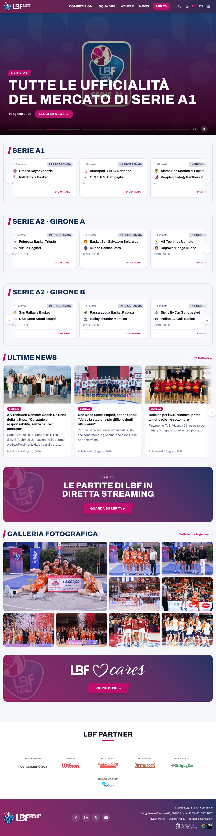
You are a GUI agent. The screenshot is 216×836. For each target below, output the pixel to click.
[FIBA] (207, 826)
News (144, 6)
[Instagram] (86, 817)
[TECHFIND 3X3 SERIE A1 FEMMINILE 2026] (55, 576)
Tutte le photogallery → (196, 534)
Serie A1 (28, 150)
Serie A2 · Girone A (48, 221)
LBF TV (161, 6)
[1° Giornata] (42, 178)
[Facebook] (76, 817)
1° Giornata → (64, 192)
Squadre (107, 6)
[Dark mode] (187, 6)
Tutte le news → (201, 358)
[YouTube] (106, 817)
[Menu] (209, 6)
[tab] (26, 129)
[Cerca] (179, 6)
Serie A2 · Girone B (48, 292)
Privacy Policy (156, 818)
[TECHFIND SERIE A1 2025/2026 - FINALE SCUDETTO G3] (134, 594)
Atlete (127, 6)
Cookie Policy (177, 818)
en (201, 6)
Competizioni (81, 6)
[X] (96, 817)
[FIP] (186, 826)
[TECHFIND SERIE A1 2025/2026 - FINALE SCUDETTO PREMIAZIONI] (28, 630)
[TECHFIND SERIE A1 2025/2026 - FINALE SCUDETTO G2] (134, 630)
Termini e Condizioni (201, 818)
